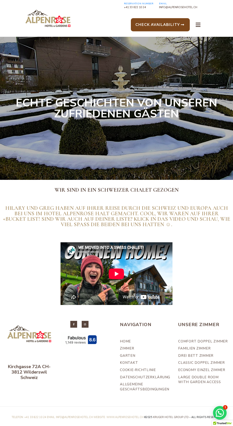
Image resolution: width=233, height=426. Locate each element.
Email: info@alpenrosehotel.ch (70, 417)
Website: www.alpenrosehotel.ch (119, 417)
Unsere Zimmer (198, 325)
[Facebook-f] (73, 324)
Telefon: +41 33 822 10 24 (29, 417)
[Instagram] (85, 324)
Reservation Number (139, 3)
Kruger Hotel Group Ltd (171, 417)
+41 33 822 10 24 (135, 7)
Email (163, 3)
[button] (220, 413)
